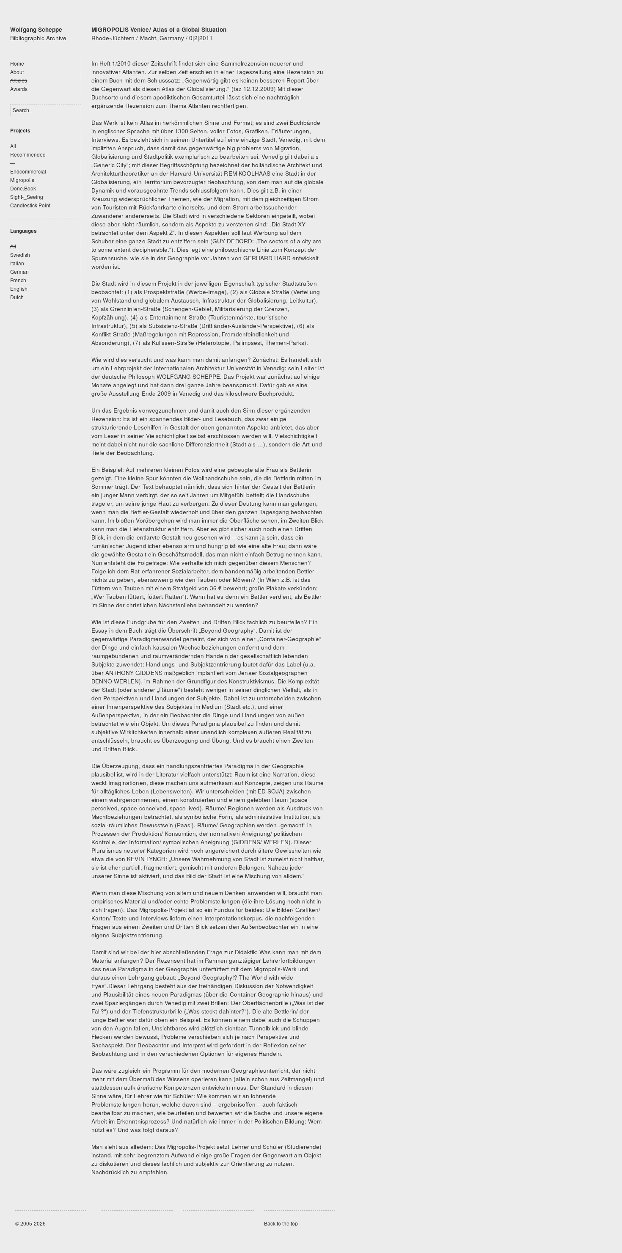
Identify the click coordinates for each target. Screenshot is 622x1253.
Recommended (28, 154)
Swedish (20, 254)
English (19, 288)
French (18, 280)
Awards (19, 88)
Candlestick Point (30, 205)
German (19, 271)
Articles (18, 80)
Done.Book (23, 188)
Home (17, 63)
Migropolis (22, 179)
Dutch (17, 296)
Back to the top (281, 1223)
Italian (17, 263)
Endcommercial (28, 171)
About (17, 71)
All (13, 145)
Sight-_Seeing (26, 196)
